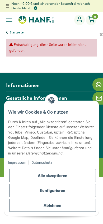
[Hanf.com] (36, 19)
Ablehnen (52, 205)
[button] (80, 20)
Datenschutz (41, 162)
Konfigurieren (52, 190)
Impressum (17, 162)
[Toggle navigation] (9, 20)
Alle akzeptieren (52, 175)
